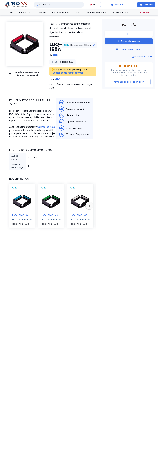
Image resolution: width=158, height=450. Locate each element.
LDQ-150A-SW (78, 215)
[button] (24, 44)
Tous (52, 23)
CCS (55, 55)
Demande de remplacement (69, 72)
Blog (78, 12)
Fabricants (24, 12)
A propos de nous (60, 12)
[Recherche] (36, 4)
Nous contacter (120, 12)
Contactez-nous (46, 126)
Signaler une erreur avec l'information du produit (26, 74)
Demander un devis (22, 220)
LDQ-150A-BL (20, 215)
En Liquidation (142, 12)
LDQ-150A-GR (49, 215)
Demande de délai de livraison (128, 81)
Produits (9, 12)
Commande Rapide (96, 12)
